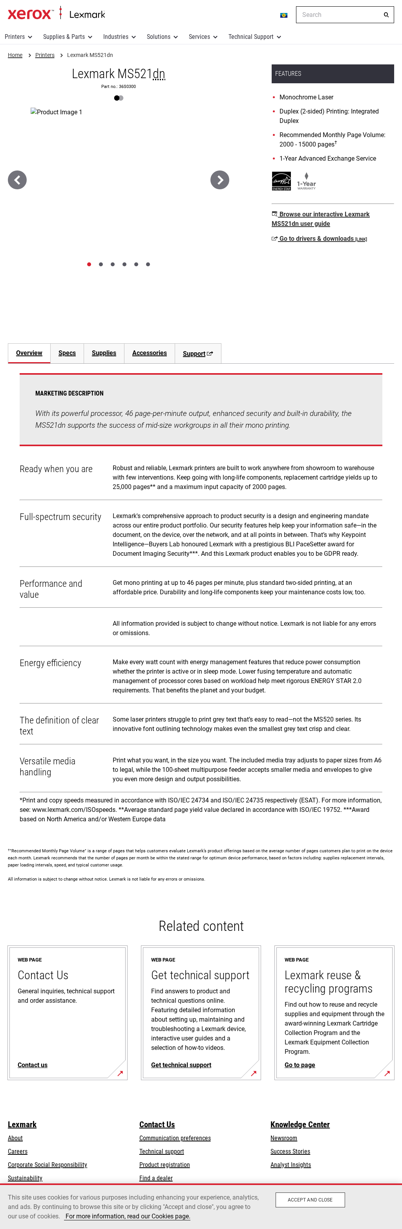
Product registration (164, 1165)
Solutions (158, 36)
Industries (115, 36)
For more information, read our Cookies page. (127, 1216)
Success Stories (290, 1151)
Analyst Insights (290, 1165)
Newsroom (283, 1138)
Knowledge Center (300, 1124)
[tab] (89, 264)
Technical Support (251, 36)
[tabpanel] (201, 601)
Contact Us (157, 1124)
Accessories (149, 353)
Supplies (104, 353)
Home (56, 13)
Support (194, 353)
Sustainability (25, 1178)
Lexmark (22, 1124)
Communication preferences (175, 1138)
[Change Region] (284, 15)
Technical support (161, 1151)
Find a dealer (156, 1178)
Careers (17, 1151)
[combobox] (345, 14)
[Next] (219, 179)
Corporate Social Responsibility (47, 1165)
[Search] (386, 15)
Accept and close (310, 1200)
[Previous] (17, 179)
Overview (29, 353)
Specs (67, 353)
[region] (201, 1206)
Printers (15, 36)
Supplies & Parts (64, 36)
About (15, 1138)
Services (199, 36)
